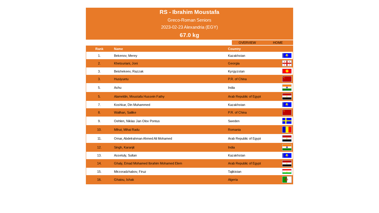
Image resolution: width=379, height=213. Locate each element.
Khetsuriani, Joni (126, 63)
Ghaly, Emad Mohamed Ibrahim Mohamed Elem (148, 163)
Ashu (117, 87)
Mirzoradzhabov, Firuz (130, 171)
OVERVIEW (247, 42)
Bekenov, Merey (125, 55)
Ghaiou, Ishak (124, 179)
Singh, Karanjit (124, 147)
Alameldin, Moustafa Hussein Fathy (139, 96)
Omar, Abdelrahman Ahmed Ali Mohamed (143, 138)
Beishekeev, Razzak (129, 71)
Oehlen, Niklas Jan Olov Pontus (137, 121)
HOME (278, 42)
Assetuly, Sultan (125, 155)
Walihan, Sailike (125, 112)
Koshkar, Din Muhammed (132, 104)
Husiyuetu (121, 79)
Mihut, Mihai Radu (126, 129)
